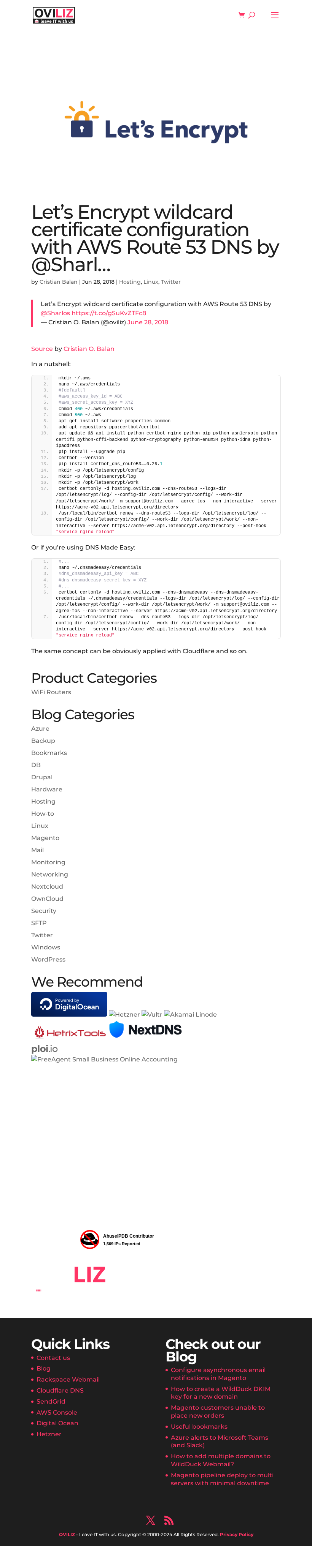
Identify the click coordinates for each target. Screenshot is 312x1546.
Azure (40, 728)
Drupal (42, 777)
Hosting (130, 281)
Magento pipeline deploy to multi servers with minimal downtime (222, 1479)
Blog (44, 1368)
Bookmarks (49, 752)
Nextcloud (47, 886)
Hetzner (49, 1434)
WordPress (48, 959)
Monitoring (48, 862)
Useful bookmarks (199, 1426)
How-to (42, 813)
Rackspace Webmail (68, 1379)
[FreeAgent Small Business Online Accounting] (104, 1059)
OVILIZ (67, 1534)
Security (43, 910)
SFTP (39, 923)
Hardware (46, 789)
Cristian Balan (59, 281)
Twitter (171, 281)
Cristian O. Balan (89, 348)
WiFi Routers (51, 692)
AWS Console (57, 1412)
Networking (49, 874)
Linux (150, 281)
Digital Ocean (57, 1423)
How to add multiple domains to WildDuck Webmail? (221, 1460)
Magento (45, 838)
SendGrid (51, 1401)
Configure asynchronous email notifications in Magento (218, 1374)
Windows (45, 947)
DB (36, 765)
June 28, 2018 (147, 322)
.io (44, 1048)
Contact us (53, 1357)
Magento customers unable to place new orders (218, 1411)
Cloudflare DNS (60, 1390)
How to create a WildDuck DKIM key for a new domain (221, 1393)
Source (42, 348)
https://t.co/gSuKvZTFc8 (109, 313)
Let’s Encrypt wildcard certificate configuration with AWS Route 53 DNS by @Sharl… (155, 238)
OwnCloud (47, 898)
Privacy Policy (236, 1534)
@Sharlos (55, 313)
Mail (37, 850)
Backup (43, 740)
